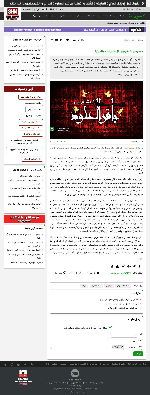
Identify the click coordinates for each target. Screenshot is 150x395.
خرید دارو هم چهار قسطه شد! (26, 262)
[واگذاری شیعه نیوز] (75, 29)
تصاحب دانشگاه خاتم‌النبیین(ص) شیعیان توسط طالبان (25, 56)
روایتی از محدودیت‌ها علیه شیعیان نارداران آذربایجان (24, 244)
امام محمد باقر (123, 285)
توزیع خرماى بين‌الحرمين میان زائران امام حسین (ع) (24, 205)
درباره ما (143, 364)
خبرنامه (54, 364)
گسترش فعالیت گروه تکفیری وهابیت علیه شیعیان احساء (24, 198)
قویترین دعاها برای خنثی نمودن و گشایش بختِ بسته (24, 142)
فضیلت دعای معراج (33, 115)
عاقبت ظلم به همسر (33, 103)
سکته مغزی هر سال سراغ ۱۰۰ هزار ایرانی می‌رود (25, 190)
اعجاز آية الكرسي (34, 109)
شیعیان (109, 285)
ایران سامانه (69, 391)
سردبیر (38, 16)
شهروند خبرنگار (40, 9)
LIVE (52, 9)
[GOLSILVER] (24, 219)
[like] (76, 273)
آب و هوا (105, 364)
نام (141, 334)
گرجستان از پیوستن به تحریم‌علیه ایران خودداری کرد (25, 76)
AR (61, 9)
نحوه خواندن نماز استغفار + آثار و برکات (123, 308)
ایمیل (140, 340)
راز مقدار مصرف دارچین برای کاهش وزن (25, 70)
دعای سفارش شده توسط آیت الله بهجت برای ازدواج (24, 151)
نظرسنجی (73, 364)
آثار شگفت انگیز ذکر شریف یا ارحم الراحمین (122, 303)
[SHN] (12, 13)
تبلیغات (83, 364)
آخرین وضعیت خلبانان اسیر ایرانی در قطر (25, 46)
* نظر (110, 336)
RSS (47, 364)
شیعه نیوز (129, 148)
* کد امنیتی (139, 348)
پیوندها (115, 364)
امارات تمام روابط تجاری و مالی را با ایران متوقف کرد (24, 182)
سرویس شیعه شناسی (92, 16)
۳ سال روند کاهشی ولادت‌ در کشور (24, 250)
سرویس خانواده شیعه (109, 16)
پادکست (46, 16)
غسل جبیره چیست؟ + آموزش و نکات (24, 256)
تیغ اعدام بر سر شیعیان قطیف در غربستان (24, 50)
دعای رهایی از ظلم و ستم (31, 97)
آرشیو (123, 364)
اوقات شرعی (94, 364)
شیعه (84, 285)
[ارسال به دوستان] (78, 40)
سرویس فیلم (55, 16)
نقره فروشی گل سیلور (32, 159)
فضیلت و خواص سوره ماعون (29, 176)
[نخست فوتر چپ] (23, 377)
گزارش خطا (91, 273)
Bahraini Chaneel (32, 134)
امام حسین (96, 285)
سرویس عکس (66, 16)
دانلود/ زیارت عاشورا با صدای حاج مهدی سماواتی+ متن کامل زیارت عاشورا (116, 23)
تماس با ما (27, 9)
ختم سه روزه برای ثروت (31, 121)
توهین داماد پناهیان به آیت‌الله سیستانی (23, 236)
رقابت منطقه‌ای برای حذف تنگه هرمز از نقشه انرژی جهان (23, 64)
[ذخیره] (82, 40)
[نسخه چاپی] (74, 40)
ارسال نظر (58, 273)
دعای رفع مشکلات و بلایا (31, 128)
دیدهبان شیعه (78, 16)
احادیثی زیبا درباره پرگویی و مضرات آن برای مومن (119, 299)
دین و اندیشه (129, 40)
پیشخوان (122, 16)
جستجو (63, 364)
